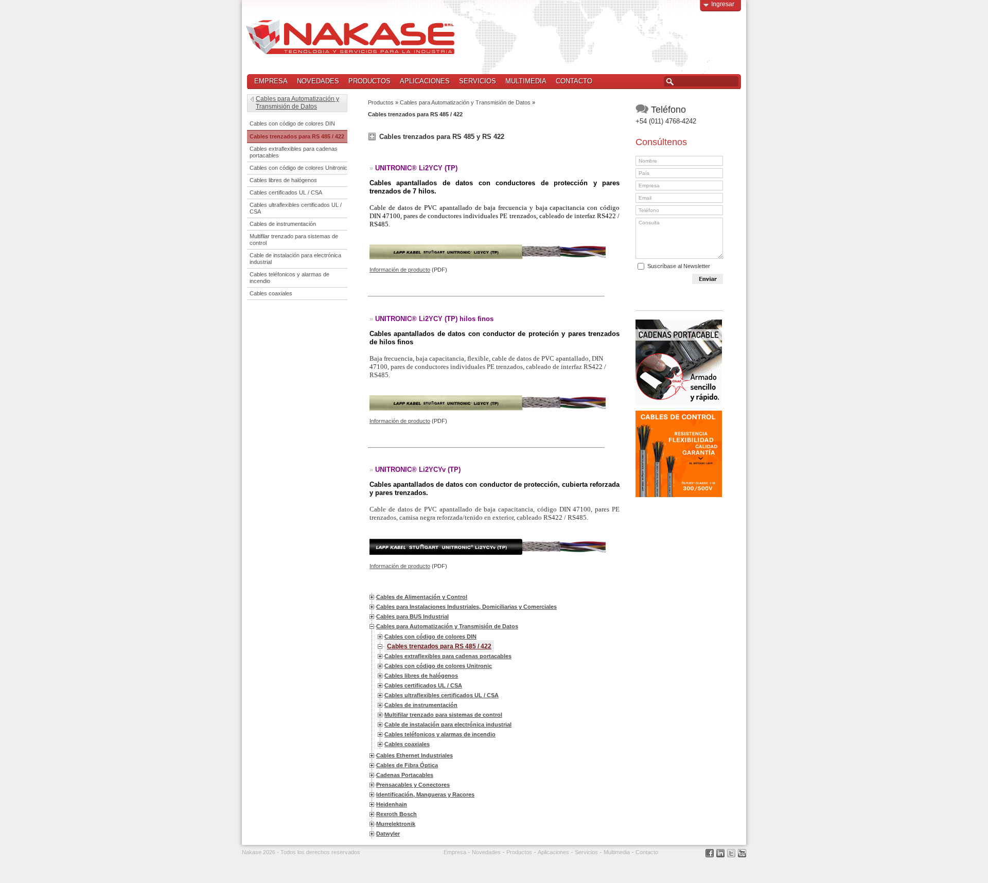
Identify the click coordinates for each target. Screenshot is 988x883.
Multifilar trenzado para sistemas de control (443, 715)
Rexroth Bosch (396, 814)
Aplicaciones (425, 81)
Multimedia (525, 81)
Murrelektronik (395, 824)
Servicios (477, 81)
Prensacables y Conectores (413, 785)
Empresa (271, 81)
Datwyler (388, 834)
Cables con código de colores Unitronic (438, 666)
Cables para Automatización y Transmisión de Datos (465, 102)
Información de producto (399, 270)
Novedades (318, 81)
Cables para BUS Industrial (412, 616)
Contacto (574, 81)
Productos (367, 81)
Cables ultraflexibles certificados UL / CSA (441, 695)
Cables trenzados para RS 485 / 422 (439, 646)
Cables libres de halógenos (421, 676)
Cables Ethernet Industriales (414, 755)
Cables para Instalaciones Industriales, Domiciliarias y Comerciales (466, 607)
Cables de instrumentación (420, 705)
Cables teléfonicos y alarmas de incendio (440, 734)
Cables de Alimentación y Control (421, 597)
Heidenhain (391, 804)
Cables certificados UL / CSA (423, 685)
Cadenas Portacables (404, 775)
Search (670, 81)
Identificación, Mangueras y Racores (425, 794)
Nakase (350, 37)
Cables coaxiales (407, 744)
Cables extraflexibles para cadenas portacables (447, 656)
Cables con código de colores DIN (430, 636)
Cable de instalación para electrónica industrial (447, 724)
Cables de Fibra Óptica (407, 765)
